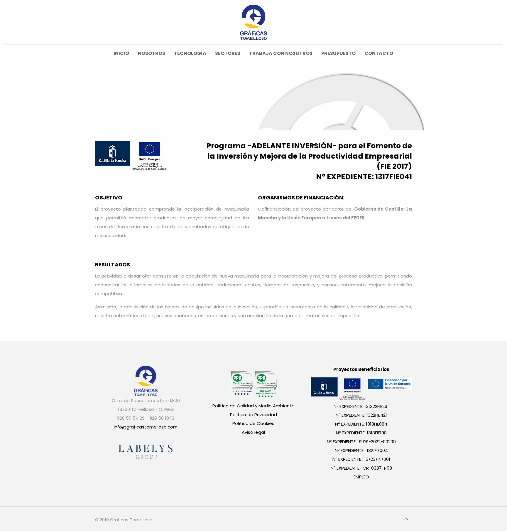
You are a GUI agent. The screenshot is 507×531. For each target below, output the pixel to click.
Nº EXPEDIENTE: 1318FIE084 (361, 424)
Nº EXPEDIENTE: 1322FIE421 (361, 415)
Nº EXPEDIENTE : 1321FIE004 (361, 450)
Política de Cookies (253, 423)
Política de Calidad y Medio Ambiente (253, 406)
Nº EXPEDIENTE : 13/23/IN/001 (361, 459)
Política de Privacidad (253, 414)
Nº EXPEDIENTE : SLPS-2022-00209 (361, 441)
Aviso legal (253, 432)
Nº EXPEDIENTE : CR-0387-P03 (361, 468)
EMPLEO (361, 477)
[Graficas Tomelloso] (253, 22)
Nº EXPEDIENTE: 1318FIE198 (361, 433)
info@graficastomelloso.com (146, 427)
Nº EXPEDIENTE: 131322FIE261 (361, 406)
